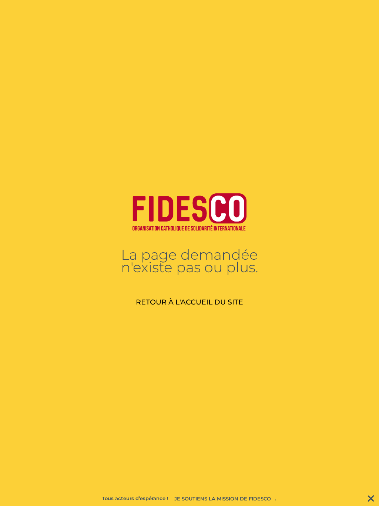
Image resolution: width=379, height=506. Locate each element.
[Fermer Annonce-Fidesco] (370, 498)
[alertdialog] (189, 498)
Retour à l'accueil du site (189, 301)
